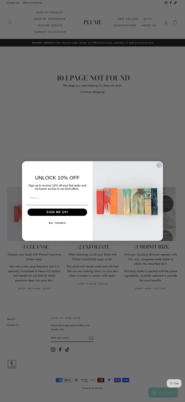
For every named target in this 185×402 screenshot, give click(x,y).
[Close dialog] (159, 165)
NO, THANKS (57, 223)
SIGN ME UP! (57, 212)
